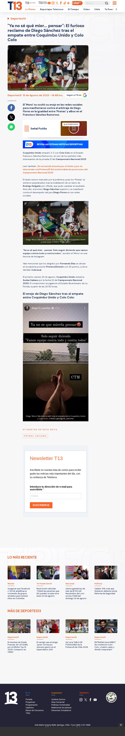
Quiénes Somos (58, 699)
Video (86, 9)
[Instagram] (80, 700)
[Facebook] (90, 700)
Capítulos (30, 707)
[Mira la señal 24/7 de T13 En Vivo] (77, 3)
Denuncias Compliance (61, 710)
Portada (29, 699)
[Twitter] (85, 700)
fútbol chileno (35, 436)
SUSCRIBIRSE (41, 505)
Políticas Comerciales (60, 705)
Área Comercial (57, 702)
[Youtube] (95, 700)
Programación (32, 705)
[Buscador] (106, 3)
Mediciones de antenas (61, 707)
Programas (30, 702)
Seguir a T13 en (74, 95)
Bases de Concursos (35, 710)
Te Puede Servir (113, 9)
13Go (28, 713)
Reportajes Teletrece (51, 9)
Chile (97, 9)
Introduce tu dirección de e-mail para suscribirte (51, 488)
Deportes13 (14, 95)
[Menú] (114, 3)
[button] (115, 9)
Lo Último (30, 9)
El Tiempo (73, 9)
